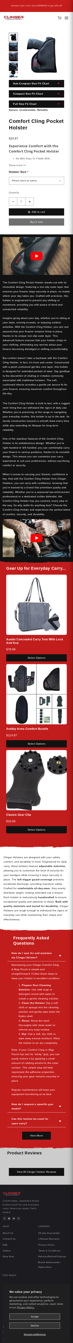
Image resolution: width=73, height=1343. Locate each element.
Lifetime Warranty (49, 1238)
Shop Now (8, 1256)
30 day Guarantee (49, 1233)
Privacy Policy (46, 1244)
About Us (8, 1233)
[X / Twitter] (18, 1218)
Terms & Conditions (49, 1250)
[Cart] (59, 18)
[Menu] (66, 18)
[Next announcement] (66, 6)
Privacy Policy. (26, 1307)
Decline (35, 1325)
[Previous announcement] (6, 6)
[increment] (29, 201)
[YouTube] (14, 1218)
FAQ (5, 1244)
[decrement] (13, 201)
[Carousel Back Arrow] (13, 38)
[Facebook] (4, 1218)
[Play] (36, 256)
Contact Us (9, 1238)
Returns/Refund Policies (52, 1256)
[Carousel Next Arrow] (13, 72)
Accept (34, 1316)
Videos (7, 1250)
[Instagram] (9, 1218)
